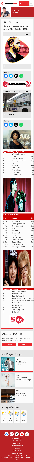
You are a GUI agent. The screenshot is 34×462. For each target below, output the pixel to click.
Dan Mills (15, 13)
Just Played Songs (11, 354)
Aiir (17, 459)
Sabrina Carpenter (21, 395)
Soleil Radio (17, 438)
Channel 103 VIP (12, 334)
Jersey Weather (10, 407)
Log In (9, 345)
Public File (17, 450)
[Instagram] (12, 434)
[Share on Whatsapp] (21, 76)
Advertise (17, 443)
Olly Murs (18, 364)
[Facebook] (6, 434)
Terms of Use (17, 453)
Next (26, 34)
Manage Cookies (17, 446)
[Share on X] (16, 76)
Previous (7, 91)
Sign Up (24, 345)
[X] (17, 434)
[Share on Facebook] (6, 76)
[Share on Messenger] (11, 76)
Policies (17, 448)
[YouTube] (22, 434)
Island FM (17, 441)
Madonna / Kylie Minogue (23, 380)
